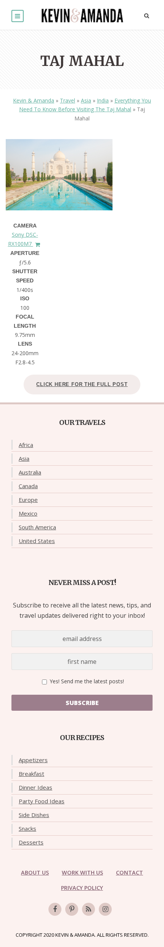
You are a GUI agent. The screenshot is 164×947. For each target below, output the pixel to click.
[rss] (88, 909)
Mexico (28, 513)
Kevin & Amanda (33, 100)
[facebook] (54, 909)
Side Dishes (34, 815)
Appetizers (33, 760)
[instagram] (105, 909)
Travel (67, 100)
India (103, 100)
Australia (30, 472)
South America (37, 527)
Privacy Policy (82, 887)
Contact (129, 872)
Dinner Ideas (35, 787)
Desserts (31, 842)
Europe (28, 499)
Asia (86, 100)
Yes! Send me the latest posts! (86, 681)
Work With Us (82, 872)
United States (37, 541)
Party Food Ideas (41, 801)
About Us (35, 872)
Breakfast (31, 773)
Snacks (27, 828)
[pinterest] (71, 909)
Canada (28, 486)
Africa (26, 445)
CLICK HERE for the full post (81, 384)
